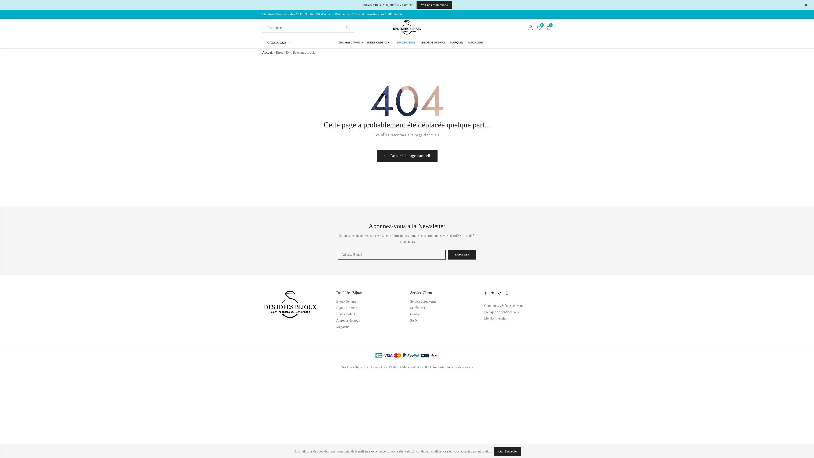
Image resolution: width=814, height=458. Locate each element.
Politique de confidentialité (502, 312)
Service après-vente (423, 301)
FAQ (413, 320)
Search (348, 28)
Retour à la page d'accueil (410, 156)
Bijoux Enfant (345, 314)
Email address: (392, 255)
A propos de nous (348, 320)
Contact (415, 314)
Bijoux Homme (346, 308)
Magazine (342, 327)
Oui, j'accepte (507, 451)
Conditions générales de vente (504, 305)
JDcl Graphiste (435, 367)
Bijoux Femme (346, 301)
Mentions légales (495, 318)
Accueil (267, 52)
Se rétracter (417, 308)
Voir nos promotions (434, 5)
